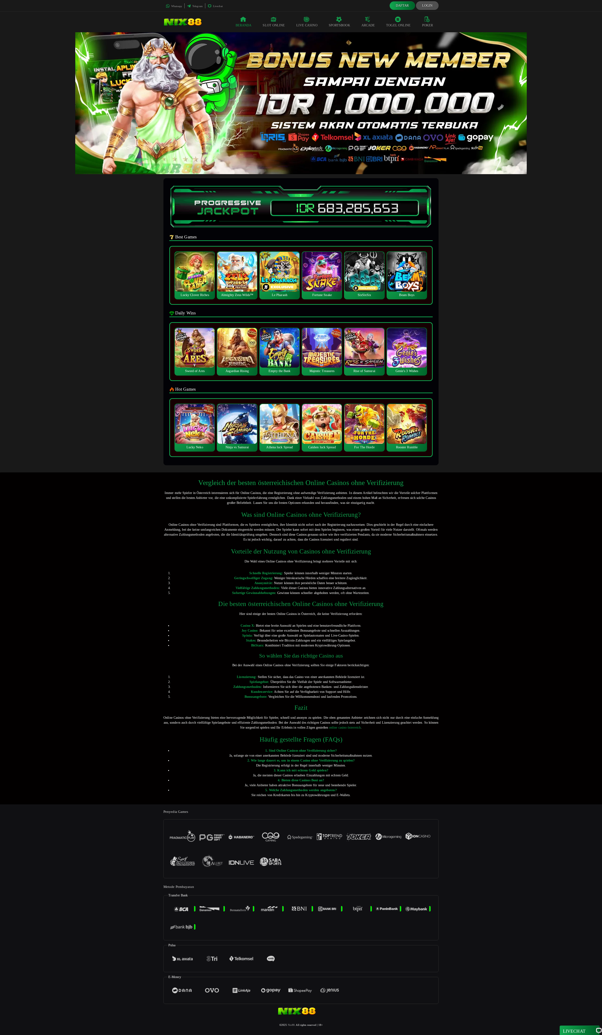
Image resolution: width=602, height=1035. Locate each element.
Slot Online (274, 25)
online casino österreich (345, 727)
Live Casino (306, 25)
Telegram (197, 6)
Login (427, 5)
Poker (427, 25)
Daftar (402, 5)
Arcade (368, 25)
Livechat (217, 6)
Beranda (244, 25)
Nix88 (291, 1024)
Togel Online (398, 25)
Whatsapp (176, 6)
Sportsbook (339, 25)
